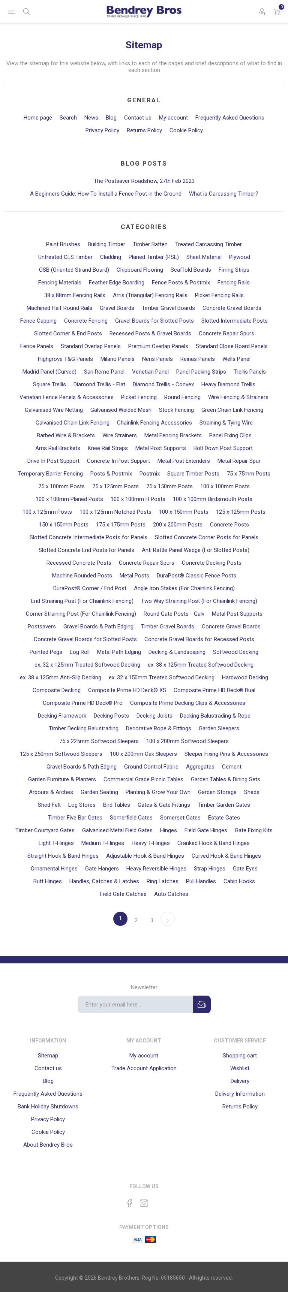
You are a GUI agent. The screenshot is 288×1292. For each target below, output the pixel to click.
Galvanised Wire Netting (54, 410)
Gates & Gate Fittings (164, 805)
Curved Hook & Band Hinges (226, 855)
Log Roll (80, 652)
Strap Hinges (209, 868)
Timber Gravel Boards (168, 308)
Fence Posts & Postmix (181, 282)
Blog (111, 117)
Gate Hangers (102, 868)
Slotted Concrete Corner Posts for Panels (206, 537)
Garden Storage (217, 792)
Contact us (138, 117)
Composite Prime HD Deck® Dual (214, 690)
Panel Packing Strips (201, 371)
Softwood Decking (235, 652)
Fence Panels (36, 346)
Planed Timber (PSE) (154, 257)
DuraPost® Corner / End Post (89, 588)
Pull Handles (201, 881)
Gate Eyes (245, 868)
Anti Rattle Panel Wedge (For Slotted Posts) (195, 550)
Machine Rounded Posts (82, 575)
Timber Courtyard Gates (45, 830)
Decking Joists (154, 715)
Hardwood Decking (245, 677)
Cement (232, 766)
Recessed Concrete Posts (78, 562)
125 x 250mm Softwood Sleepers (61, 754)
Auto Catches (171, 894)
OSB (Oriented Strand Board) (74, 269)
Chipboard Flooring (140, 269)
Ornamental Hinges (54, 868)
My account (173, 117)
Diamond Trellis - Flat (99, 384)
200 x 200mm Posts (177, 524)
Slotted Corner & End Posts (68, 333)
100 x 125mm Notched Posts (116, 511)
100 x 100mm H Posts (138, 499)
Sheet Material (204, 257)
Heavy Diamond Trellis (228, 384)
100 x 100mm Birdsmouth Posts (212, 499)
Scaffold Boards (191, 269)
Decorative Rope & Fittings (158, 728)
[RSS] (158, 1201)
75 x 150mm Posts (169, 486)
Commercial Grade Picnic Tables (143, 779)
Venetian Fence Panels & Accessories (67, 397)
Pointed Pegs (46, 652)
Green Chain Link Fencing (232, 410)
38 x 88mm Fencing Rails (74, 295)
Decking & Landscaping (177, 652)
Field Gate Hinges (205, 830)
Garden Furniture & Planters (62, 779)
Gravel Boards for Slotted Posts (154, 320)
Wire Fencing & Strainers (238, 397)
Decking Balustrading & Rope (215, 715)
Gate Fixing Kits (254, 830)
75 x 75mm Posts (248, 473)
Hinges (168, 830)
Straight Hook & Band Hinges (63, 855)
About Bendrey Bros (48, 1144)
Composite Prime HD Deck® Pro (83, 703)
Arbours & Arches (51, 792)
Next (167, 919)
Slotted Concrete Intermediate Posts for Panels (88, 537)
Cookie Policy (186, 130)
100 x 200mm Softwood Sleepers (187, 741)
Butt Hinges (47, 881)
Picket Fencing (139, 397)
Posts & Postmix (111, 473)
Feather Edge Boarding (116, 282)
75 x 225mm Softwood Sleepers (99, 741)
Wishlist (239, 1068)
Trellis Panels (250, 371)
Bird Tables (116, 805)
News (91, 117)
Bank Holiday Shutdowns (48, 1106)
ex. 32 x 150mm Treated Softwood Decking (161, 677)
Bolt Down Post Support (223, 448)
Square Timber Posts (193, 473)
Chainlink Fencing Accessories (154, 422)
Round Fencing (182, 397)
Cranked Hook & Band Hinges (213, 843)
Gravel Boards (117, 308)
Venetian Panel (150, 371)
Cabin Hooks (239, 881)
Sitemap (48, 1055)
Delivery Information (240, 1093)
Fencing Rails (234, 282)
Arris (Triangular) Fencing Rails (150, 295)
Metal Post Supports (160, 448)
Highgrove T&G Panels (65, 359)
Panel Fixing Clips (230, 435)
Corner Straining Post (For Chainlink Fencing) (81, 613)
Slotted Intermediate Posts (234, 320)
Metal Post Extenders (184, 461)
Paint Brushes (63, 244)
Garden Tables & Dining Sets (225, 779)
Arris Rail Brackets (57, 448)
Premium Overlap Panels (158, 346)
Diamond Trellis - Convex (163, 384)
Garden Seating (99, 792)
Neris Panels (157, 359)
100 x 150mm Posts (183, 511)
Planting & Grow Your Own (158, 792)
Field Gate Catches (123, 894)
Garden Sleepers (219, 728)
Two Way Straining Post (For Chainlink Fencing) (199, 601)
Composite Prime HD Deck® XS (127, 690)
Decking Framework (62, 715)
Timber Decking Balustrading (83, 728)
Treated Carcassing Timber (208, 244)
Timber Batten (150, 244)
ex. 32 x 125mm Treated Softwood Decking (87, 664)
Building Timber (106, 244)
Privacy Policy (102, 130)
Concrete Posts (229, 524)
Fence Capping (38, 320)
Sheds (252, 792)
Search (68, 117)
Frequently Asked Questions (229, 117)
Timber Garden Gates (224, 805)
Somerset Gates (180, 817)
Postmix (150, 473)
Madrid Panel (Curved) (49, 371)
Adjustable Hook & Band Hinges (145, 855)
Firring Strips (234, 269)
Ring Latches (162, 881)
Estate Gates (224, 817)
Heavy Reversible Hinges (156, 868)
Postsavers (42, 626)
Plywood (239, 257)
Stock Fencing (176, 410)
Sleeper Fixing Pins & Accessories (226, 754)
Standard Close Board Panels (232, 346)
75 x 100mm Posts (61, 486)
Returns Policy (144, 130)
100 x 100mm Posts (225, 486)
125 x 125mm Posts (241, 511)
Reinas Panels (197, 359)
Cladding (110, 257)
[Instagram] (144, 1203)
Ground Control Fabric (151, 766)
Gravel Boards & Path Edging (98, 626)
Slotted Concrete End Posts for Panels (86, 550)
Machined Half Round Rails (59, 308)
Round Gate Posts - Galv (174, 613)
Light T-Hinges (56, 843)
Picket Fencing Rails (219, 295)
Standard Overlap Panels (91, 346)
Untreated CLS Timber (65, 257)
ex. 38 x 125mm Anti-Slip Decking (60, 677)
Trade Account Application (144, 1068)
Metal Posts (134, 575)
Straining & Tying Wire (226, 422)
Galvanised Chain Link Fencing (73, 422)
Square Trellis (49, 384)
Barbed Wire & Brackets (66, 435)
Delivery (240, 1081)
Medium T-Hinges (102, 843)
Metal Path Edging (119, 652)
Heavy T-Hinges (151, 843)
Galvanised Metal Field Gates (117, 830)
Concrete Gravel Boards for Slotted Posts (85, 639)
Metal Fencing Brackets (173, 435)
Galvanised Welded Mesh (121, 410)
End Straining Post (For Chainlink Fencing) (82, 601)
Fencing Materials (59, 282)
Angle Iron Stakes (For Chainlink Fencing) (184, 588)
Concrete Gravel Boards (231, 308)
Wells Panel (236, 359)
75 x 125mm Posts (115, 486)
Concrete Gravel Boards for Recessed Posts (199, 639)
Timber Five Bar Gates (75, 817)
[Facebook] (130, 1203)
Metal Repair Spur (239, 461)
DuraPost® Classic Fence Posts (196, 575)
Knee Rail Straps (108, 448)
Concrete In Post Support (118, 461)
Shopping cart (240, 1055)
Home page (38, 117)
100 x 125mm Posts (47, 511)
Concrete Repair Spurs (226, 333)
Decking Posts (111, 715)
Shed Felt (49, 805)
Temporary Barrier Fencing (50, 473)
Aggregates (200, 766)
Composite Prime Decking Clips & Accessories (187, 703)
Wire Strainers (119, 435)
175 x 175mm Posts (121, 524)
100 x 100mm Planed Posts (69, 499)
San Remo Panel (104, 371)
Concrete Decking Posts (212, 562)
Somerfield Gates (131, 817)
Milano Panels (117, 359)
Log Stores (82, 805)
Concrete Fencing (86, 320)
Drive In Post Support (53, 461)
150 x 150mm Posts (63, 524)
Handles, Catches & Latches (104, 881)
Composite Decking (57, 690)
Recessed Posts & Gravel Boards (150, 333)
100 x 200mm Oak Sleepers (143, 754)
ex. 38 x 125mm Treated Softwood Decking (201, 664)
